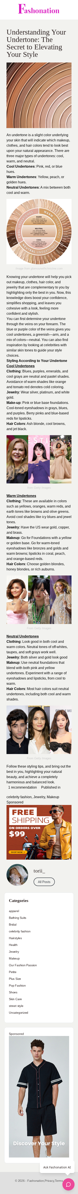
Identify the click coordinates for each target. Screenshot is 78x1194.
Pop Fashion (17, 985)
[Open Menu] (7, 10)
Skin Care (15, 999)
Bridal (12, 924)
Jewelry (39, 797)
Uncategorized (18, 1012)
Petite (12, 972)
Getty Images (42, 487)
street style (16, 1006)
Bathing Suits (17, 917)
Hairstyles (15, 938)
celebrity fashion (19, 797)
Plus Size (15, 978)
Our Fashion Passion (23, 965)
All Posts (44, 882)
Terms (59, 1180)
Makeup (53, 797)
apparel (14, 911)
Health (13, 945)
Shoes (13, 992)
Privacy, (50, 1180)
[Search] (70, 10)
